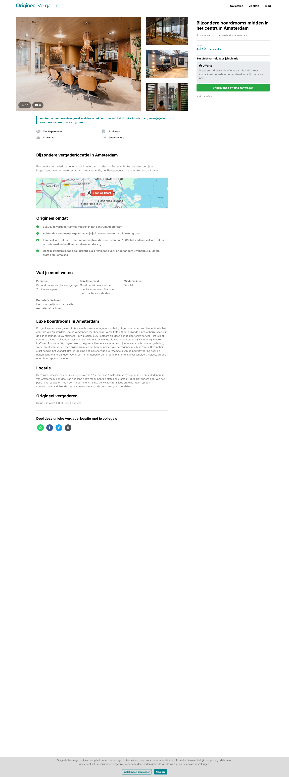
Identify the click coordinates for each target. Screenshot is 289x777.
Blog (268, 6)
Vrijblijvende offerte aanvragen (233, 87)
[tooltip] (40, 427)
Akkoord (161, 771)
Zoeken (254, 6)
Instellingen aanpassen (137, 771)
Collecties (236, 6)
